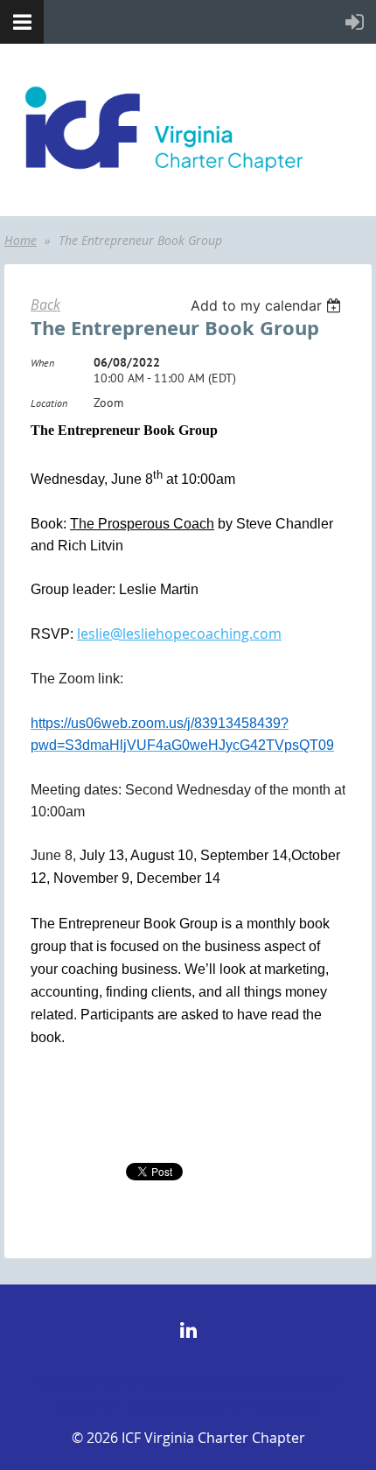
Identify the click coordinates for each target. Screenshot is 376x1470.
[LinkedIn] (188, 1329)
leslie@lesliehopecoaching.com (179, 633)
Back (45, 304)
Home (20, 240)
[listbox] (268, 305)
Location (49, 403)
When (42, 362)
